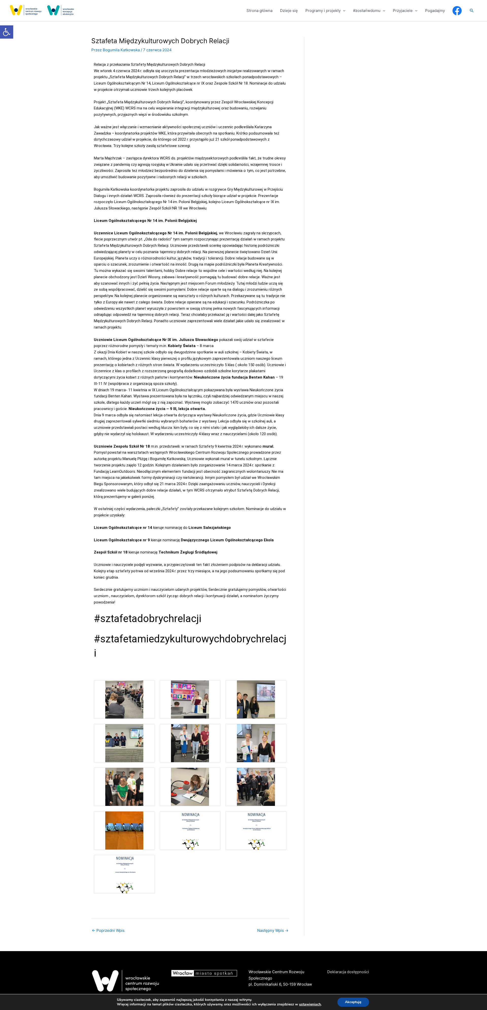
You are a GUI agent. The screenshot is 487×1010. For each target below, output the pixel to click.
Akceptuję (353, 1002)
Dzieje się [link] (289, 10)
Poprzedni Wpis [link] (108, 930)
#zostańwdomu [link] (366, 10)
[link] (6, 32)
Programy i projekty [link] (323, 10)
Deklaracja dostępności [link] (348, 971)
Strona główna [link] (259, 10)
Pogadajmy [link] (435, 10)
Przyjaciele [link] (403, 10)
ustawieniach (310, 1004)
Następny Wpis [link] (272, 930)
